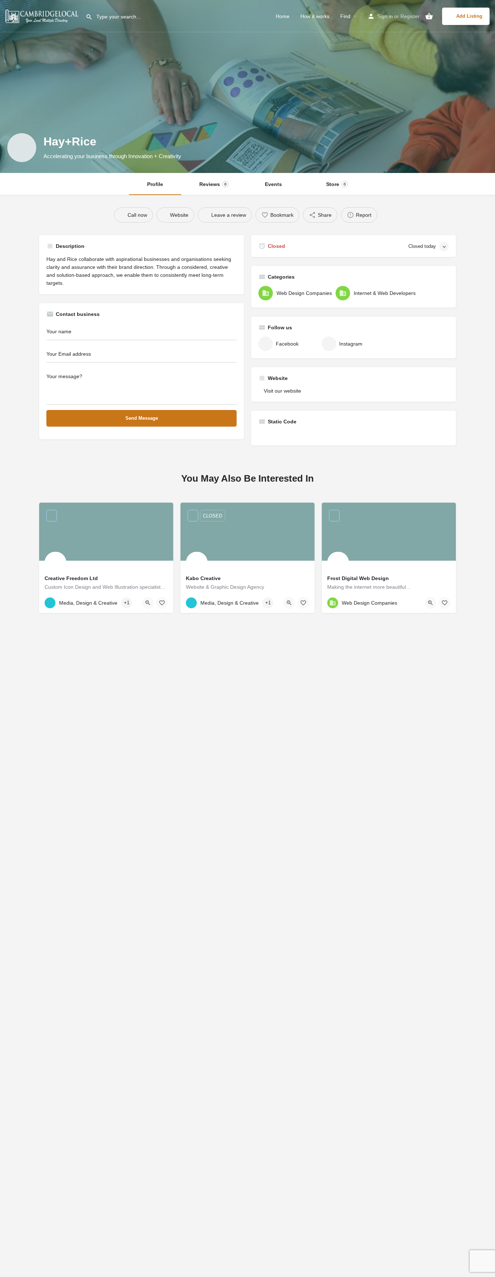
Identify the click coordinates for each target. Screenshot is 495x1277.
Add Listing (469, 16)
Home (283, 16)
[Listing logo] (21, 147)
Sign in (385, 16)
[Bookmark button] (162, 603)
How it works (314, 16)
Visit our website (282, 391)
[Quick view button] (148, 603)
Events (273, 184)
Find (345, 16)
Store (336, 184)
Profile (155, 184)
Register (410, 16)
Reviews (212, 184)
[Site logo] (42, 15)
